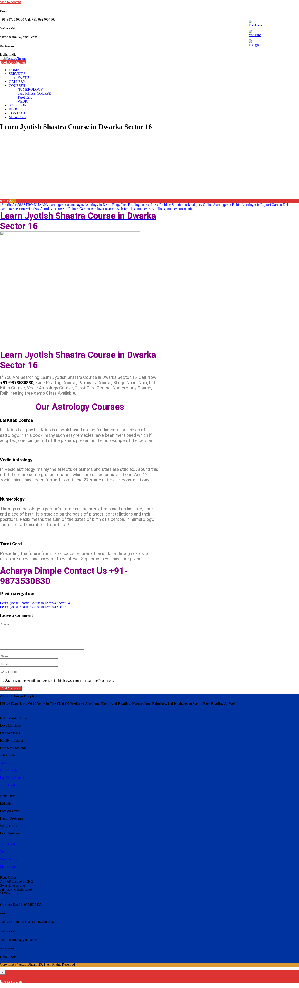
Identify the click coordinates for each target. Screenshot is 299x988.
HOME (14, 70)
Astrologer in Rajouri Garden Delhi (265, 205)
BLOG (14, 109)
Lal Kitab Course (12, 777)
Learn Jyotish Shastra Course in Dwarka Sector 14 (35, 603)
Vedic (4, 852)
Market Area (17, 117)
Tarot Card (25, 97)
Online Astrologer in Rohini (222, 205)
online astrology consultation (174, 208)
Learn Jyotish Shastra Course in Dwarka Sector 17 (35, 607)
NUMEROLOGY (30, 89)
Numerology (9, 770)
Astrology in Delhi (97, 205)
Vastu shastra (9, 859)
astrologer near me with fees (19, 208)
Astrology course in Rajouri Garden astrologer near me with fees (84, 208)
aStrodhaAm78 (10, 205)
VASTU (23, 78)
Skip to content (10, 2)
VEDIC (23, 101)
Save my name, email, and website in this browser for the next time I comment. (59, 680)
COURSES (17, 85)
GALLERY (17, 81)
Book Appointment (13, 62)
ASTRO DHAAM (34, 205)
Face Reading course (135, 205)
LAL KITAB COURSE (34, 93)
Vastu (4, 763)
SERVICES (17, 74)
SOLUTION (18, 105)
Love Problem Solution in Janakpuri (176, 205)
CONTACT (17, 113)
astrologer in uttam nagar (66, 205)
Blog (115, 205)
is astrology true (142, 208)
